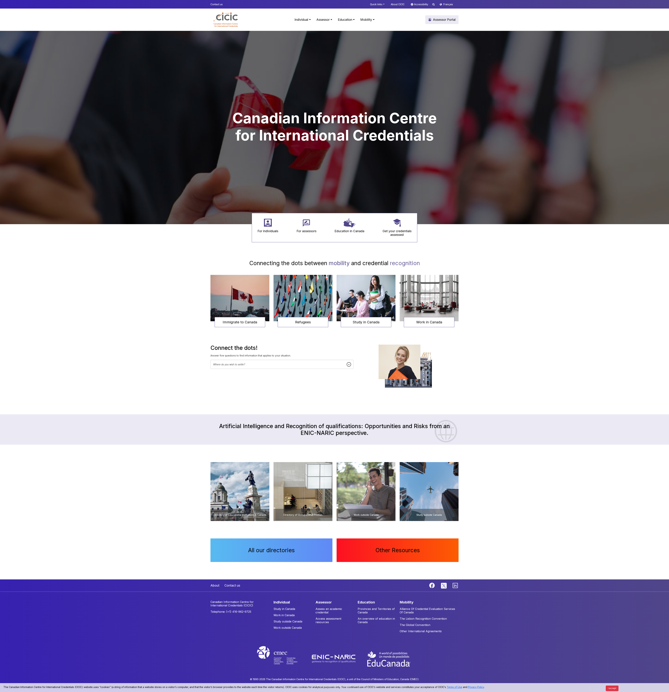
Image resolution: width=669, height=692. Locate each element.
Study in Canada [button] (366, 322)
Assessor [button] (323, 19)
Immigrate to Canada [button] (240, 322)
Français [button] (448, 4)
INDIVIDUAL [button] (282, 602)
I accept (612, 688)
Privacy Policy (476, 687)
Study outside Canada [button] (288, 621)
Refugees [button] (303, 322)
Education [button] (345, 19)
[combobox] (282, 364)
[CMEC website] (281, 658)
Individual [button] (301, 19)
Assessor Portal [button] (444, 19)
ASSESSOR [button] (324, 602)
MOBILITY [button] (406, 602)
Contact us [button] (216, 4)
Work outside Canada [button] (288, 627)
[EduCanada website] (388, 658)
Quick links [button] (376, 4)
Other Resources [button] (397, 550)
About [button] (214, 585)
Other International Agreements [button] (421, 631)
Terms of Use (454, 687)
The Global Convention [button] (415, 625)
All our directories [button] (271, 550)
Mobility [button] (366, 19)
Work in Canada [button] (429, 322)
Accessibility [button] (421, 4)
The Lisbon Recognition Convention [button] (423, 618)
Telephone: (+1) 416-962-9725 (230, 611)
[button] (225, 19)
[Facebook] (432, 585)
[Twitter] (444, 585)
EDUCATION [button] (366, 602)
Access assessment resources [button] (328, 620)
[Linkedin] (455, 585)
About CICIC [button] (398, 4)
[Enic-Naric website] (334, 658)
